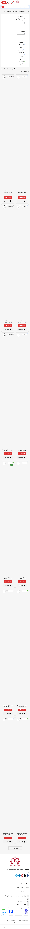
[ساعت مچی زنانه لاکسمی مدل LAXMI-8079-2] (22, 647)
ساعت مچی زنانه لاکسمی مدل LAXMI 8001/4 (8, 577)
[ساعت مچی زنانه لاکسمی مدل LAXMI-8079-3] (22, 775)
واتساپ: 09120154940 (21, 904)
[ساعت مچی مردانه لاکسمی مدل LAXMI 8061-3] (8, 390)
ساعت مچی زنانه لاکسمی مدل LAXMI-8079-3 (22, 834)
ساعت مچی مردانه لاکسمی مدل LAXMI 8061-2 (22, 321)
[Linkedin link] (19, 875)
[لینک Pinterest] (22, 875)
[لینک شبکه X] (25, 875)
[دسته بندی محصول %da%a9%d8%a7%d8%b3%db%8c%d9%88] (21, 63)
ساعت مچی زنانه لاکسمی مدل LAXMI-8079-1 (8, 706)
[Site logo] (17, 2)
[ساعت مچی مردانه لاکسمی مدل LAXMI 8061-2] (22, 262)
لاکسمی (22, 194)
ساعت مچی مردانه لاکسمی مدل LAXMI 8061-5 (8, 321)
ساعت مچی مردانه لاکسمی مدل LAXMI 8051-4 (22, 191)
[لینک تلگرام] (16, 875)
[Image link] (15, 861)
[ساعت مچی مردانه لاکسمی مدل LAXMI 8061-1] (22, 518)
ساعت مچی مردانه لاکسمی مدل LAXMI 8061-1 (22, 577)
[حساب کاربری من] (12, 2)
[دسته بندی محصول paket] (21, 46)
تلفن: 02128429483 (21, 899)
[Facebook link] (28, 875)
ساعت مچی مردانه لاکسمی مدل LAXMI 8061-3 (8, 449)
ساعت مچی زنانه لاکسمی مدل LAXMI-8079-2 (22, 706)
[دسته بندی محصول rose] (21, 51)
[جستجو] (2, 7)
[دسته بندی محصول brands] (21, 38)
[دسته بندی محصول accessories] (21, 27)
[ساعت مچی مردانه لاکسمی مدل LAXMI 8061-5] (8, 262)
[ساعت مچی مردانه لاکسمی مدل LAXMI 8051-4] (22, 132)
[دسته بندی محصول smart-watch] (21, 57)
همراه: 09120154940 (21, 902)
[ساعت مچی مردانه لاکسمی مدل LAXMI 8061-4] (22, 390)
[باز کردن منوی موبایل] (28, 2)
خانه (28, 11)
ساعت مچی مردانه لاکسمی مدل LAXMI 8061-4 (22, 449)
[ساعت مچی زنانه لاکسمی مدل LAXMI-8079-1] (8, 647)
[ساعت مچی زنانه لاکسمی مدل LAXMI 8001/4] (8, 518)
